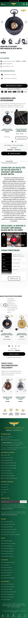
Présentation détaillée (10, 74)
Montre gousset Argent (6, 567)
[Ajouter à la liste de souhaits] (10, 124)
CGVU (8, 606)
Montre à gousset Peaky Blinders (8, 462)
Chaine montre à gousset (7, 473)
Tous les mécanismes (6, 599)
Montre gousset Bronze (6, 572)
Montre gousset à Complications (8, 591)
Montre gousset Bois (5, 575)
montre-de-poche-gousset (13, 611)
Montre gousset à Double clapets (8, 529)
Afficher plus (14, 278)
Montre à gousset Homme (7, 457)
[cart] (26, 4)
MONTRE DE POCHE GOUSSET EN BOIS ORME (7, 398)
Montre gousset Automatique (7, 586)
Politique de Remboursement (8, 605)
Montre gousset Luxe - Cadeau (8, 543)
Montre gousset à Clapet (6, 526)
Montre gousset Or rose (6, 570)
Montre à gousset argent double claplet (20, 398)
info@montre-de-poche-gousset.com (11, 439)
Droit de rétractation (15, 606)
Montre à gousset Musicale (7, 594)
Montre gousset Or (5, 565)
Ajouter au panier (15, 153)
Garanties (18, 605)
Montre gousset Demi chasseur (8, 532)
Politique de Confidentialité (18, 603)
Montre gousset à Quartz (6, 589)
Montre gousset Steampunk (7, 551)
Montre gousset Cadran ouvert (8, 524)
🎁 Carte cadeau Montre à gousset (9, 478)
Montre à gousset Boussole (7, 596)
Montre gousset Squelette (7, 521)
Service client (6, 438)
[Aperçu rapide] (3, 124)
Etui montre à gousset (6, 470)
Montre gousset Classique (7, 548)
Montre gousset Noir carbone (7, 562)
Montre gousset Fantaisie (7, 553)
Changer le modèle (21, 137)
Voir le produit (22, 339)
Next (26, 21)
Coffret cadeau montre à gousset (8, 467)
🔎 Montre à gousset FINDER (7, 475)
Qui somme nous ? (5, 489)
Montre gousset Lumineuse (7, 556)
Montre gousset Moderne (7, 545)
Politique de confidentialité (7, 508)
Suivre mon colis (5, 484)
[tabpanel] (3, 41)
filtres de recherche (12, 447)
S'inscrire (23, 501)
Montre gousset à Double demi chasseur (10, 534)
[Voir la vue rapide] (4, 391)
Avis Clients (3, 492)
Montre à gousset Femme (7, 460)
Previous (2, 21)
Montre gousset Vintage (6, 540)
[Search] (24, 4)
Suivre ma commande (7, 436)
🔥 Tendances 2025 (5, 455)
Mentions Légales (7, 603)
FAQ (2, 494)
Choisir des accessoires (10, 78)
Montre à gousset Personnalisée (8, 465)
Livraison (23, 605)
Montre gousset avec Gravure (8, 577)
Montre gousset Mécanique (7, 584)
